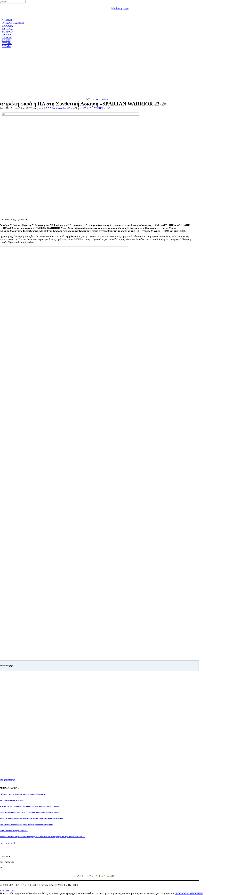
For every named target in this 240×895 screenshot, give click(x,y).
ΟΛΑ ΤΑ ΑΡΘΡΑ (65, 108)
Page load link (7, 890)
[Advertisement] (120, 73)
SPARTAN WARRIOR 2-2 (96, 108)
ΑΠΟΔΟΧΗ (182, 893)
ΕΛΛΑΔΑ (49, 108)
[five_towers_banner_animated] (97, 99)
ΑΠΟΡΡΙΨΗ (196, 893)
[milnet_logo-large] (120, 8)
